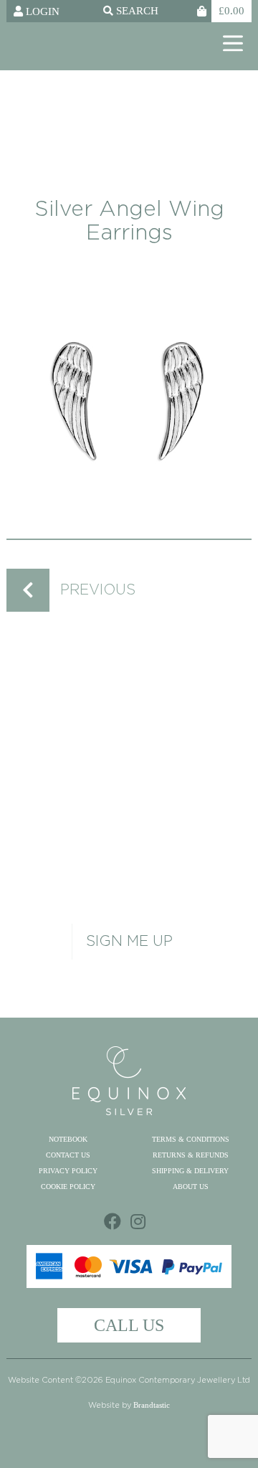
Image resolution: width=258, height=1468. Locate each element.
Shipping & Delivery (190, 1171)
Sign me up (129, 941)
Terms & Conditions (190, 1139)
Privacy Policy (68, 1171)
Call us (129, 1325)
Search (135, 11)
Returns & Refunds (191, 1155)
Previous (97, 590)
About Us (191, 1186)
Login (41, 11)
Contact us (68, 1155)
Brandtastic (151, 1405)
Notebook (68, 1139)
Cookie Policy (68, 1186)
